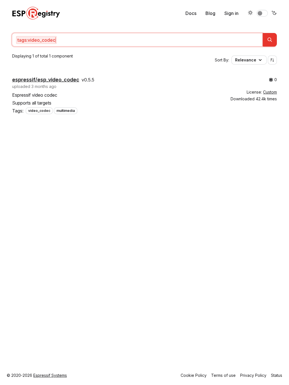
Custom (270, 92)
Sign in (231, 13)
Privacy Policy (253, 375)
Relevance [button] (245, 59)
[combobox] (137, 40)
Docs (190, 13)
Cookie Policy (194, 375)
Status (276, 375)
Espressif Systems (50, 375)
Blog (210, 13)
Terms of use (223, 375)
